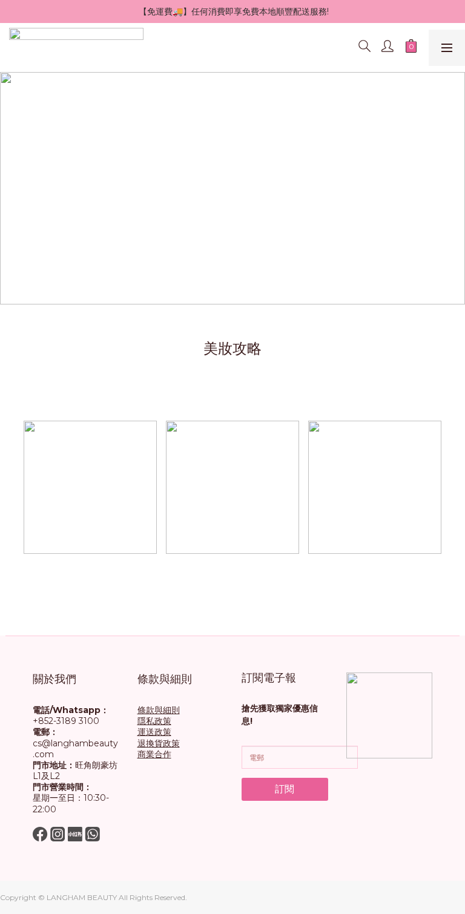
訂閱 (284, 789)
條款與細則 (158, 710)
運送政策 (154, 731)
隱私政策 (154, 720)
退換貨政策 (158, 743)
